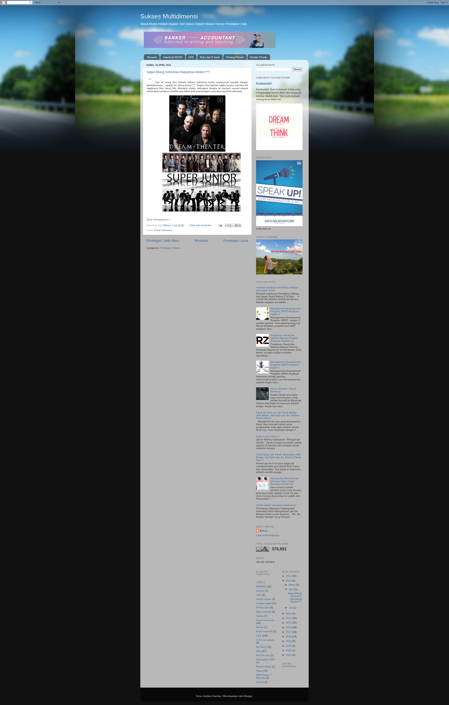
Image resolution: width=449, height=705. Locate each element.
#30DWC (261, 586)
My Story (261, 647)
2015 (289, 622)
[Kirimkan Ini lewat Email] (226, 225)
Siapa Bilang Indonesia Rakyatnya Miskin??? (178, 72)
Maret (292, 584)
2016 (289, 627)
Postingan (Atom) (170, 248)
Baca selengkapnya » (158, 219)
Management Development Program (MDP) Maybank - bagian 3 (285, 311)
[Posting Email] (220, 225)
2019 (289, 641)
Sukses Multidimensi (169, 16)
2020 (289, 646)
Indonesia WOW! (172, 57)
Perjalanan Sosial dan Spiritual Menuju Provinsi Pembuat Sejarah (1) (284, 338)
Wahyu (264, 530)
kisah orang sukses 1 (268, 436)
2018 (289, 636)
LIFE (191, 57)
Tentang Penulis (235, 57)
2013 (289, 613)
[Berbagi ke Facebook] (236, 225)
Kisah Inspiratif (264, 631)
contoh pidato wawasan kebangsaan (276, 505)
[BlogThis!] (230, 225)
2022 (289, 650)
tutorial (260, 682)
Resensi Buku (263, 666)
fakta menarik (263, 611)
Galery (259, 616)
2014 (289, 618)
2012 (289, 580)
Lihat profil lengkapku (268, 535)
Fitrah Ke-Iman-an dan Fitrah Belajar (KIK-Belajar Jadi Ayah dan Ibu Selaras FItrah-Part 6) (277, 415)
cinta (258, 595)
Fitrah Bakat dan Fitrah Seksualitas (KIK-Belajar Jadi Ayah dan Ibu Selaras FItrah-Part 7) (279, 457)
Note (258, 651)
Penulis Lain (263, 655)
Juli (291, 607)
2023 (289, 655)
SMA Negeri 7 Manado (263, 676)
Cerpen (260, 590)
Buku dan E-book (210, 57)
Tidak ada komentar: (201, 225)
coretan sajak (263, 603)
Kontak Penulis (258, 57)
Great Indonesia (163, 230)
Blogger (248, 696)
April (291, 589)
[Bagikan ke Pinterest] (240, 225)
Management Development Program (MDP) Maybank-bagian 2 (285, 365)
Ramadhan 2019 (265, 659)
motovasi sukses (265, 640)
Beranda (152, 57)
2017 (289, 632)
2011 (289, 576)
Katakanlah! (264, 83)
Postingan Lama (235, 240)
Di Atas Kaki (262, 607)
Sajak (259, 671)
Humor (260, 627)
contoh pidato (263, 599)
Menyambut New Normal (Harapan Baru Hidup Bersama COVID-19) (284, 481)
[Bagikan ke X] (233, 225)
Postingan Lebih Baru (162, 240)
